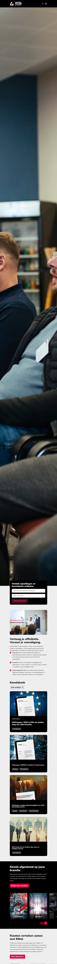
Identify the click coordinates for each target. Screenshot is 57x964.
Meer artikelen (16, 687)
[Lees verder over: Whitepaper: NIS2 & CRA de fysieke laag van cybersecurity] (28, 711)
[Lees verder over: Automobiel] (18, 906)
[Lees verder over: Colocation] (38, 906)
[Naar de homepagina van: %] (16, 3)
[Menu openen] (46, 4)
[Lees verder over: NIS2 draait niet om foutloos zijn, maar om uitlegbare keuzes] (28, 836)
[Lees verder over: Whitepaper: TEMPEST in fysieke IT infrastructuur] (28, 753)
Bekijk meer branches (19, 886)
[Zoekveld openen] (43, 4)
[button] (41, 923)
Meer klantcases (17, 956)
